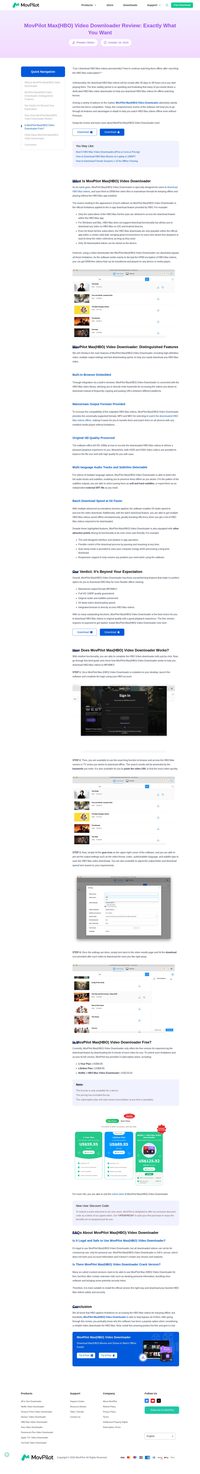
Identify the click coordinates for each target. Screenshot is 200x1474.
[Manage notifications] (7, 1454)
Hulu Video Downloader (32, 1427)
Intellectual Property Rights (115, 1422)
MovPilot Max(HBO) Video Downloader (137, 102)
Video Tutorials (77, 1412)
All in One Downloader (31, 1401)
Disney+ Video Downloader (33, 1417)
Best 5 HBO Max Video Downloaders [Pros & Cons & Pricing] (108, 152)
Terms (106, 1417)
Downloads (130, 5)
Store (110, 5)
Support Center (77, 1401)
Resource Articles (78, 1406)
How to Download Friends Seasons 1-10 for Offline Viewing (107, 161)
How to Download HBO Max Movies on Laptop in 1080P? (106, 156)
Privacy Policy (109, 1412)
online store (118, 1194)
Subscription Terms (112, 1427)
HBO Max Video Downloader (34, 1422)
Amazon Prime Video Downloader (36, 1412)
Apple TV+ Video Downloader (34, 1437)
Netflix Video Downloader (32, 1406)
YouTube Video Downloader (34, 1443)
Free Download (182, 5)
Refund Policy (109, 1406)
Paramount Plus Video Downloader (37, 1432)
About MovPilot (110, 1401)
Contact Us (75, 1417)
